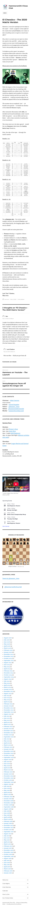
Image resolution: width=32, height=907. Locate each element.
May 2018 (7, 815)
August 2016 (7, 858)
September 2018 (8, 807)
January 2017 (7, 848)
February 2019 (8, 796)
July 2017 (6, 836)
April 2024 (7, 685)
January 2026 (8, 652)
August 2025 (7, 662)
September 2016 (9, 856)
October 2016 (8, 854)
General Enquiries (14, 404)
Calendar (5, 890)
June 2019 (7, 788)
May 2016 (7, 864)
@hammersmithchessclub (16, 408)
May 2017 (6, 840)
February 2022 (8, 726)
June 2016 (7, 862)
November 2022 (8, 710)
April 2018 (7, 817)
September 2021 (8, 737)
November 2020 (8, 753)
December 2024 (8, 673)
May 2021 (7, 741)
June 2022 (7, 718)
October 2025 (8, 658)
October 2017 (8, 829)
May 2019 (7, 790)
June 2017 (7, 838)
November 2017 (8, 827)
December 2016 (8, 850)
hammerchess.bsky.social (16, 411)
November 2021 (8, 732)
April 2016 (7, 866)
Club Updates (21, 299)
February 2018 (8, 821)
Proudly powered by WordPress (14, 904)
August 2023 (7, 693)
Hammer (7, 299)
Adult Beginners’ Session (13, 505)
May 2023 (7, 699)
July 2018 (6, 811)
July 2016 (6, 860)
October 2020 (8, 755)
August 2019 (7, 784)
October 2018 (8, 805)
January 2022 (8, 728)
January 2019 (8, 798)
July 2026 (7, 640)
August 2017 (7, 833)
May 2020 (7, 765)
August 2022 (7, 714)
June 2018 (7, 813)
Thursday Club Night (12, 519)
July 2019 (6, 786)
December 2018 (8, 800)
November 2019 (8, 778)
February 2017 (8, 846)
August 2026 (7, 638)
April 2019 (7, 792)
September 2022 (9, 712)
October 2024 (8, 675)
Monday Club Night (12, 510)
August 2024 (7, 679)
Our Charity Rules (7, 898)
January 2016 (8, 873)
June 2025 (7, 664)
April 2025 (7, 668)
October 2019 (8, 780)
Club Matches (6, 887)
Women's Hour (13, 429)
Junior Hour (12, 431)
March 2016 (7, 869)
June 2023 (7, 697)
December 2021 (8, 730)
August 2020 (7, 759)
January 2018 (8, 823)
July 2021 (6, 739)
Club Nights (6, 883)
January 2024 (8, 689)
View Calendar (5, 526)
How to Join (6, 894)
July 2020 (6, 761)
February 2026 (8, 650)
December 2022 (8, 708)
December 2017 (8, 825)
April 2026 (7, 646)
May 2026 (7, 644)
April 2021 (7, 743)
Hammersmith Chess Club (8, 902)
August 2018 (7, 809)
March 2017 (7, 844)
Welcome (5, 880)
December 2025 (8, 654)
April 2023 (7, 701)
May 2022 (7, 720)
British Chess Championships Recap (16, 514)
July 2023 (6, 695)
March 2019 (7, 794)
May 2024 (7, 683)
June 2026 (7, 642)
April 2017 (7, 842)
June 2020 (7, 763)
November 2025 (8, 656)
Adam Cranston (14, 400)
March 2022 (7, 724)
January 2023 (8, 706)
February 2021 (8, 747)
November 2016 (8, 852)
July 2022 (6, 716)
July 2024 (6, 681)
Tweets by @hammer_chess (10, 578)
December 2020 (8, 751)
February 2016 (8, 871)
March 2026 (7, 648)
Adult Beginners (15, 433)
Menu (5, 13)
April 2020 (7, 767)
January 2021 (8, 749)
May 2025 (7, 666)
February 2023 (8, 704)
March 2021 (7, 745)
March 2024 (7, 687)
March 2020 (7, 770)
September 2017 (8, 831)
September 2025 (9, 660)
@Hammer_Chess (14, 406)
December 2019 (8, 776)
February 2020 (8, 772)
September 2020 (9, 757)
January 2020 (8, 774)
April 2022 (7, 722)
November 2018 (8, 803)
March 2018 (7, 819)
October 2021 (8, 734)
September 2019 (9, 782)
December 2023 (8, 691)
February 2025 (8, 671)
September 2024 (9, 677)
